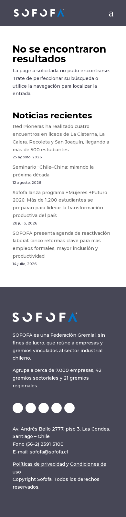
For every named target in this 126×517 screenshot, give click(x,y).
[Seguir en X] (18, 408)
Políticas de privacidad (39, 464)
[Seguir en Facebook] (69, 408)
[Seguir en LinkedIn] (31, 408)
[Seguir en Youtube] (56, 408)
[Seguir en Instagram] (43, 408)
